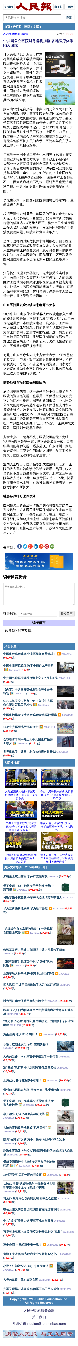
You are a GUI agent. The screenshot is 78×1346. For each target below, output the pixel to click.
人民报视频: (12, 763)
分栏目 (17, 26)
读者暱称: (10, 614)
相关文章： (12, 646)
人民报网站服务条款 (39, 1310)
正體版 (69, 6)
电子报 (58, 6)
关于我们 (39, 1317)
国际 (27, 26)
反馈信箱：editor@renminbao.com (39, 1324)
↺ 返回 (9, 6)
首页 (7, 26)
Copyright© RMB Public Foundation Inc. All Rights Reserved (39, 1300)
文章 (36, 26)
